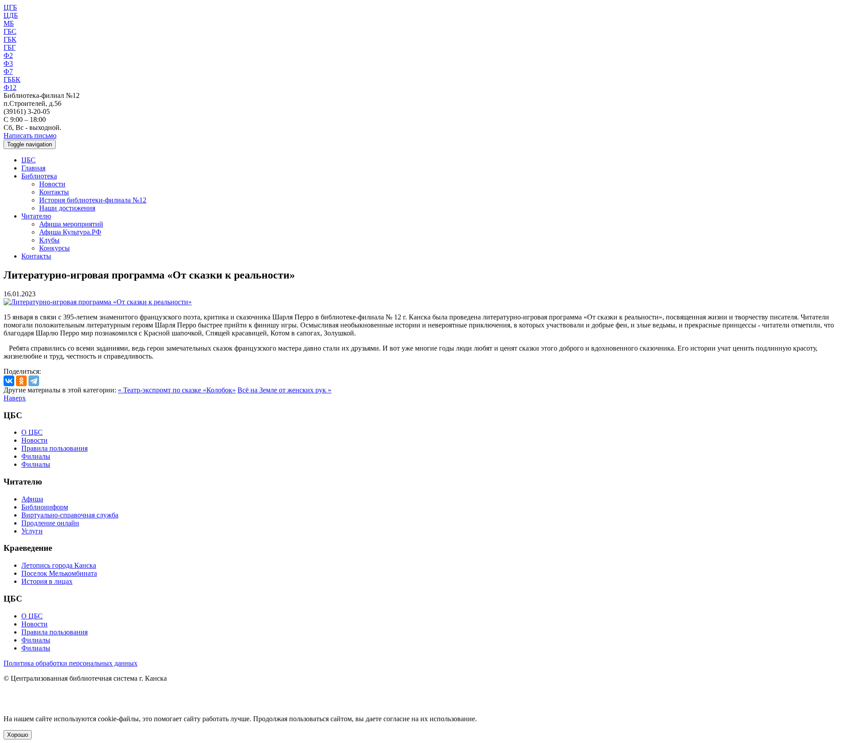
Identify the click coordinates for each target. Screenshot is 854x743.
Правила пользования (54, 448)
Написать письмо (30, 135)
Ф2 (8, 55)
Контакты (54, 192)
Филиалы (35, 456)
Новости (52, 184)
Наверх (15, 398)
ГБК (10, 39)
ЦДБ (11, 15)
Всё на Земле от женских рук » (284, 390)
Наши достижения (67, 208)
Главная (33, 168)
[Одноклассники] (21, 381)
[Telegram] (33, 381)
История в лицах (47, 581)
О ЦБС (32, 432)
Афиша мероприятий (71, 224)
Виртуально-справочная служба (69, 515)
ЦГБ (10, 7)
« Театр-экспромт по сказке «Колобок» (177, 390)
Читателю (36, 216)
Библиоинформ (44, 507)
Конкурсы (54, 248)
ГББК (12, 79)
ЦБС (28, 160)
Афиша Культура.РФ (70, 232)
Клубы (49, 240)
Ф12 (10, 87)
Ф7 (8, 71)
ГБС (10, 31)
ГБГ (10, 47)
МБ (9, 23)
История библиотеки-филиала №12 (92, 200)
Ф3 (8, 63)
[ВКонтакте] (9, 381)
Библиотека (39, 176)
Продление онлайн (50, 523)
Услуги (32, 531)
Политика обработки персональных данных (70, 663)
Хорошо (17, 734)
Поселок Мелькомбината (59, 573)
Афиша (32, 499)
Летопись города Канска (58, 565)
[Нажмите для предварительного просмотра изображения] (98, 302)
